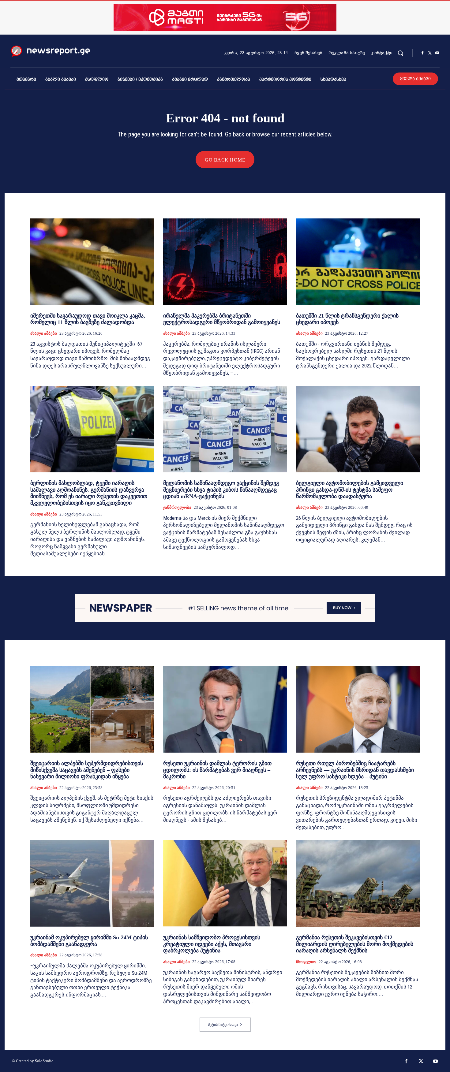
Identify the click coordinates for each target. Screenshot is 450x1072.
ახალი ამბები (43, 333)
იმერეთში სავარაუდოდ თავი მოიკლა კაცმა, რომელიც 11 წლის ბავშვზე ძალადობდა (87, 319)
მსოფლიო (306, 961)
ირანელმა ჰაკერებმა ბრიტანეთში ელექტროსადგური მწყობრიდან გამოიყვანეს (221, 319)
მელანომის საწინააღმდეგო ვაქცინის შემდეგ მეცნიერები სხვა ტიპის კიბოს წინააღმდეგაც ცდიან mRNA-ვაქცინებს (221, 489)
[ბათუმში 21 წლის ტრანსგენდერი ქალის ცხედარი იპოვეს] (358, 261)
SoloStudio (44, 1061)
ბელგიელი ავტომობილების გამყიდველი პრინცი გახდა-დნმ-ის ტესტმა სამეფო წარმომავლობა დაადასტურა (349, 489)
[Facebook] (422, 53)
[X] (429, 53)
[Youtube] (437, 53)
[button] (400, 53)
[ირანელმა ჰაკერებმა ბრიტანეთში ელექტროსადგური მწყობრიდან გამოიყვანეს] (225, 261)
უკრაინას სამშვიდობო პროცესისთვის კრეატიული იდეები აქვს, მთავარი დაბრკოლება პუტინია (211, 944)
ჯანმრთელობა (177, 507)
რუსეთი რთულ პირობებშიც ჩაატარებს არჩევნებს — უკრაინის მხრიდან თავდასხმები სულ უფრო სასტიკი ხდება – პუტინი (355, 770)
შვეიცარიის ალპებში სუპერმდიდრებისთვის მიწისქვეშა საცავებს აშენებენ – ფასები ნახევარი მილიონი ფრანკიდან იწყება (86, 770)
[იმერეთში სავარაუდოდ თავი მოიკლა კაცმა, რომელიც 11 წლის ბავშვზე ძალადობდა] (92, 261)
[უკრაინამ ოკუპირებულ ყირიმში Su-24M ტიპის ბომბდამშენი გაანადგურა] (92, 883)
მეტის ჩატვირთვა (223, 1024)
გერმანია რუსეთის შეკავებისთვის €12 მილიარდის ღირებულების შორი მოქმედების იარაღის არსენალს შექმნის (354, 944)
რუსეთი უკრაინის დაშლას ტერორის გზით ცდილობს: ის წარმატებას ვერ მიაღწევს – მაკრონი (217, 770)
